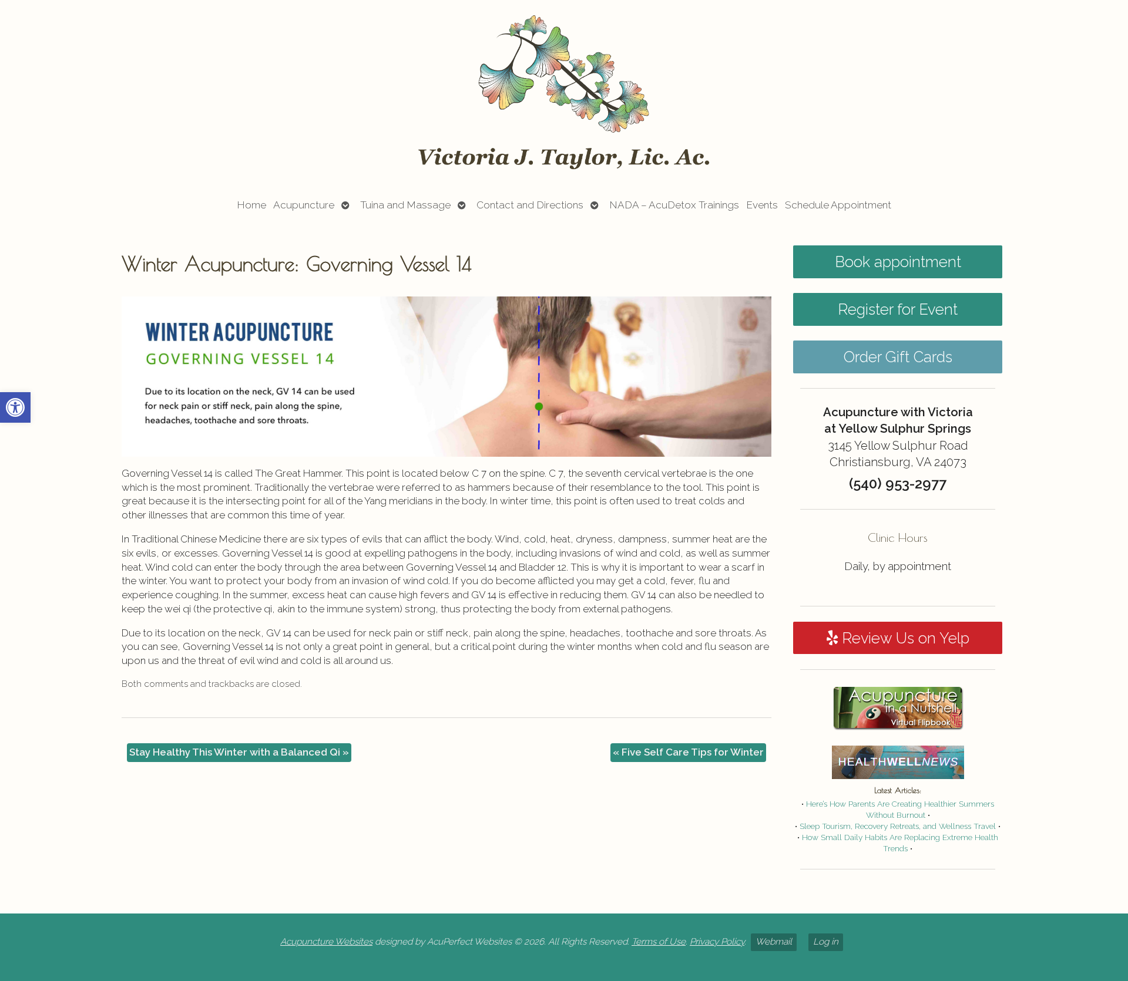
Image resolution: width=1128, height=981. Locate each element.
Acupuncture (303, 205)
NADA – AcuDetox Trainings (674, 205)
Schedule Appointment (838, 205)
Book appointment (898, 262)
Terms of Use (659, 941)
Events (762, 205)
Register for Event (898, 309)
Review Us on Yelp (903, 638)
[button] (15, 407)
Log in (825, 941)
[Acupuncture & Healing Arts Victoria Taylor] (564, 92)
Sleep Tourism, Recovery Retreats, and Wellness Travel (898, 826)
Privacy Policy (717, 941)
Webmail (774, 941)
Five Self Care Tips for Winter (688, 752)
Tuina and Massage (405, 205)
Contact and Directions (529, 205)
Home (251, 205)
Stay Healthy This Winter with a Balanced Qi (239, 752)
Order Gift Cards (898, 357)
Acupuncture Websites (326, 941)
